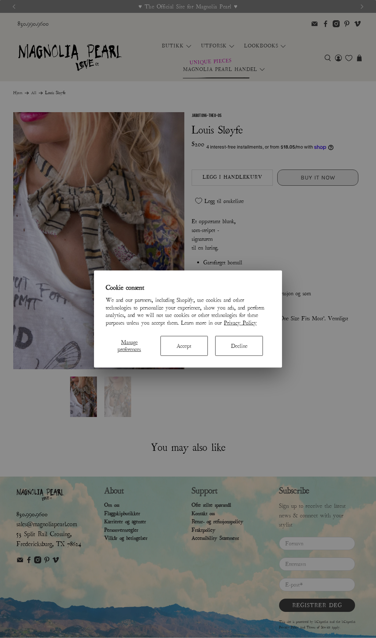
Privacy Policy (240, 323)
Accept (184, 345)
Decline (239, 345)
